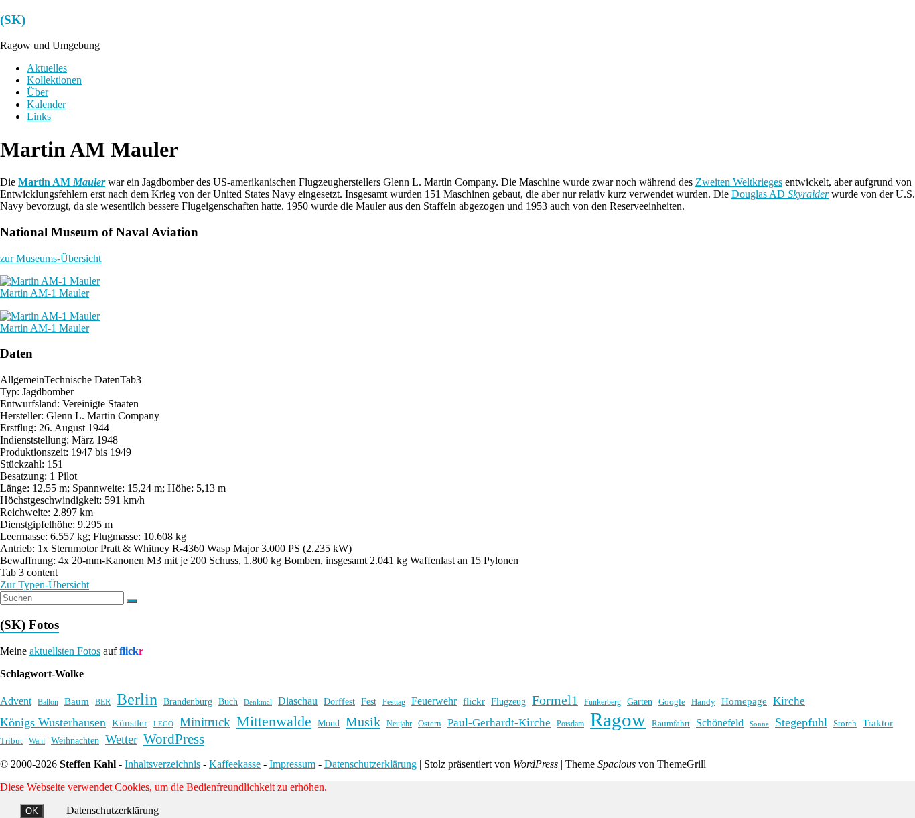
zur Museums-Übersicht (50, 258)
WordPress (173, 739)
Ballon (48, 702)
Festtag (393, 702)
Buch (228, 701)
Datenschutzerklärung (370, 764)
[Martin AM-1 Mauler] (50, 281)
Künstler (129, 723)
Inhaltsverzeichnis (162, 764)
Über (37, 92)
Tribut (11, 741)
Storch (845, 723)
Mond (329, 723)
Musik (363, 721)
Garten (639, 702)
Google (671, 702)
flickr (474, 701)
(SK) (12, 20)
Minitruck (205, 722)
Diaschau (298, 701)
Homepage (744, 701)
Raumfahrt (671, 723)
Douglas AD (780, 194)
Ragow (618, 719)
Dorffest (339, 701)
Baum (76, 701)
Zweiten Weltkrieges (738, 182)
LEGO (163, 724)
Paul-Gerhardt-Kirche (499, 722)
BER (103, 702)
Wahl (37, 741)
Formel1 (555, 700)
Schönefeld (720, 722)
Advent (15, 701)
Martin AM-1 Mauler (44, 293)
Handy (703, 702)
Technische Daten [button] (82, 379)
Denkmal (258, 702)
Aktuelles (47, 68)
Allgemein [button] (22, 379)
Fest (368, 701)
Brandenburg (187, 701)
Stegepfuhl (801, 722)
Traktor (878, 723)
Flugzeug (508, 701)
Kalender (46, 104)
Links (39, 116)
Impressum (292, 764)
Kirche (789, 701)
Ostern (429, 723)
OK (31, 811)
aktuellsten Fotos (64, 651)
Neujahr (399, 724)
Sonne (759, 724)
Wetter (121, 739)
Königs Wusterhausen (53, 722)
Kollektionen (54, 80)
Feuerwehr (434, 701)
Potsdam (570, 723)
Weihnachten (75, 740)
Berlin (137, 699)
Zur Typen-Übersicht (44, 584)
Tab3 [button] (130, 379)
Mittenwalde (273, 721)
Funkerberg (602, 702)
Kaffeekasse (235, 764)
